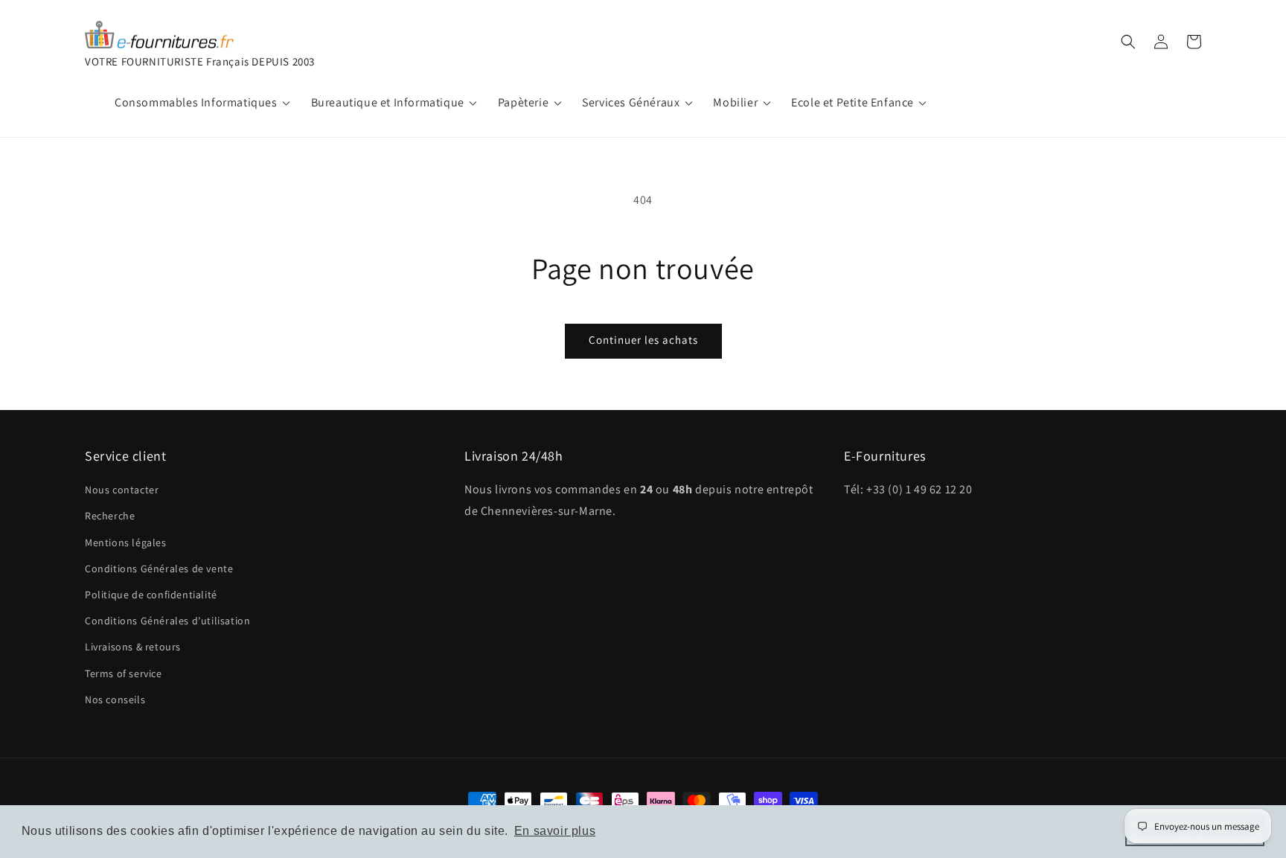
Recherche (110, 515)
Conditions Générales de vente (159, 568)
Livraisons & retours (133, 646)
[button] (1128, 41)
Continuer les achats (643, 340)
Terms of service (123, 673)
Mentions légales (126, 542)
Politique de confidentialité (151, 594)
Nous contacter (122, 489)
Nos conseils (115, 699)
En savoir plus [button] (554, 831)
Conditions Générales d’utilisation (167, 620)
